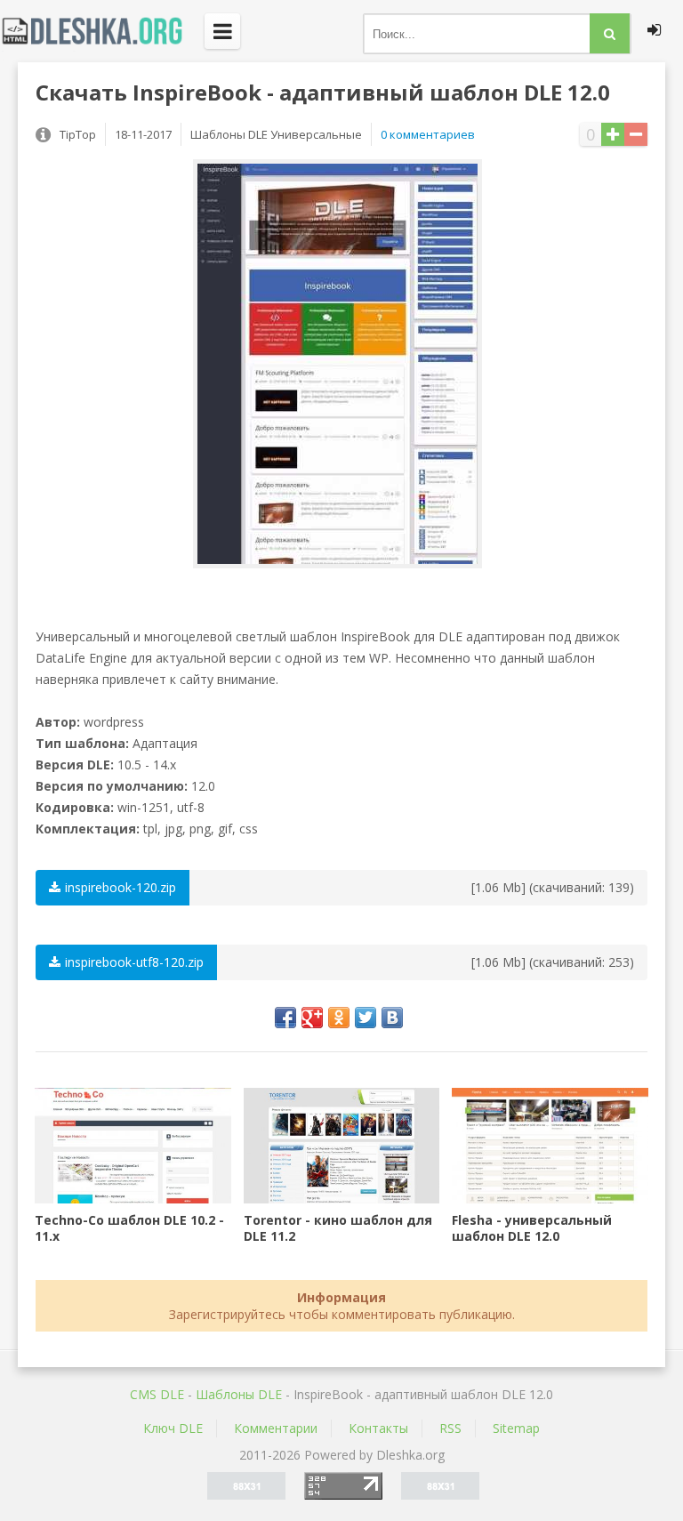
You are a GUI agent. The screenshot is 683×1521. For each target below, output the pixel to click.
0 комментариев (428, 134)
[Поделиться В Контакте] (392, 1017)
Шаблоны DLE (239, 1394)
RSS (450, 1428)
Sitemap (516, 1428)
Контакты (378, 1428)
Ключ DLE (173, 1428)
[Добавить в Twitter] (365, 1017)
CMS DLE (157, 1394)
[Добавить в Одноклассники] (339, 1017)
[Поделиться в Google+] (312, 1017)
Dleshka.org (102, 31)
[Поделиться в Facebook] (285, 1017)
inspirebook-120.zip (120, 887)
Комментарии (275, 1428)
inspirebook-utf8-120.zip (134, 962)
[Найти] (610, 33)
